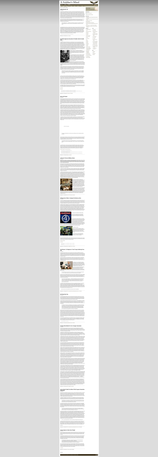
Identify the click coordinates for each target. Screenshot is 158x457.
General (87, 34)
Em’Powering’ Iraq (64, 294)
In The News (68, 93)
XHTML (94, 54)
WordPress (94, 53)
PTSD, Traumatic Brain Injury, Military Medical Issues (88, 49)
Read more (64, 193)
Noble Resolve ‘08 (64, 9)
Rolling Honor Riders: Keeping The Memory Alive (70, 198)
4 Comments (71, 93)
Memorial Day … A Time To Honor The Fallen (91, 25)
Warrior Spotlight (68, 246)
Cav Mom (94, 38)
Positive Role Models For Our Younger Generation (70, 325)
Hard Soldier (94, 30)
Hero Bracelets (94, 36)
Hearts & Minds (88, 36)
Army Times (61, 87)
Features (87, 33)
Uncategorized (88, 56)
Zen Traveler (94, 37)
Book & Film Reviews (88, 31)
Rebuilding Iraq (88, 53)
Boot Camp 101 (88, 21)
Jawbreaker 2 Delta (95, 33)
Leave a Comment (73, 246)
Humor (87, 37)
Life (86, 39)
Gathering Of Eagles (95, 41)
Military (87, 42)
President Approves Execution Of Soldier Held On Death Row (72, 39)
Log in (93, 52)
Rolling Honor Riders (62, 240)
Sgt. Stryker (94, 29)
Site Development (88, 54)
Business (87, 32)
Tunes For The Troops (88, 55)
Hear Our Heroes (88, 35)
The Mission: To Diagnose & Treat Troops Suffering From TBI (72, 250)
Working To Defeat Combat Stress (90, 22)
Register (94, 51)
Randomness (87, 50)
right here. (73, 161)
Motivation (87, 43)
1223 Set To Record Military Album (67, 158)
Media (87, 40)
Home (62, 7)
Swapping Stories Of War (89, 20)
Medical (87, 41)
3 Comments (72, 386)
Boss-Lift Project (63, 96)
